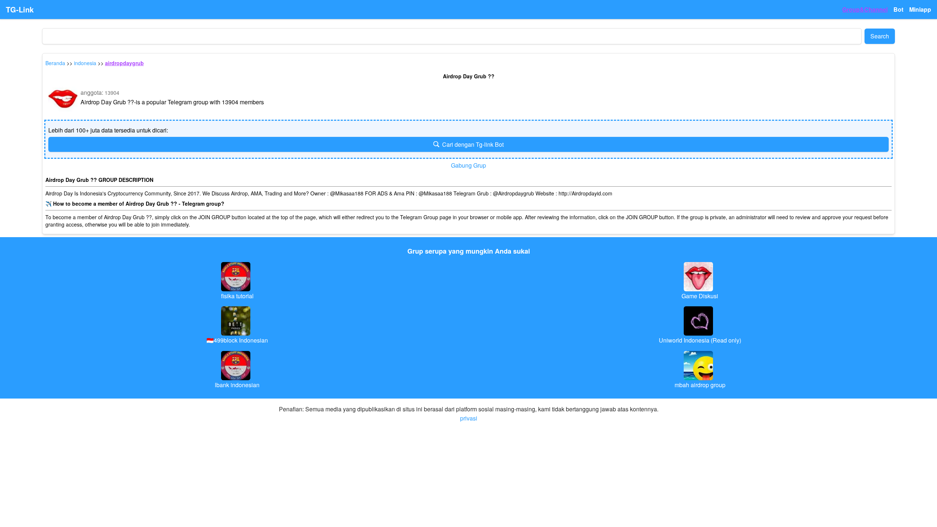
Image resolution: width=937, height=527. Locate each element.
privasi (468, 418)
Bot (898, 9)
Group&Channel (865, 9)
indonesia (85, 63)
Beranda (55, 63)
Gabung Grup (468, 165)
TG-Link (20, 9)
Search (879, 36)
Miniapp (920, 9)
